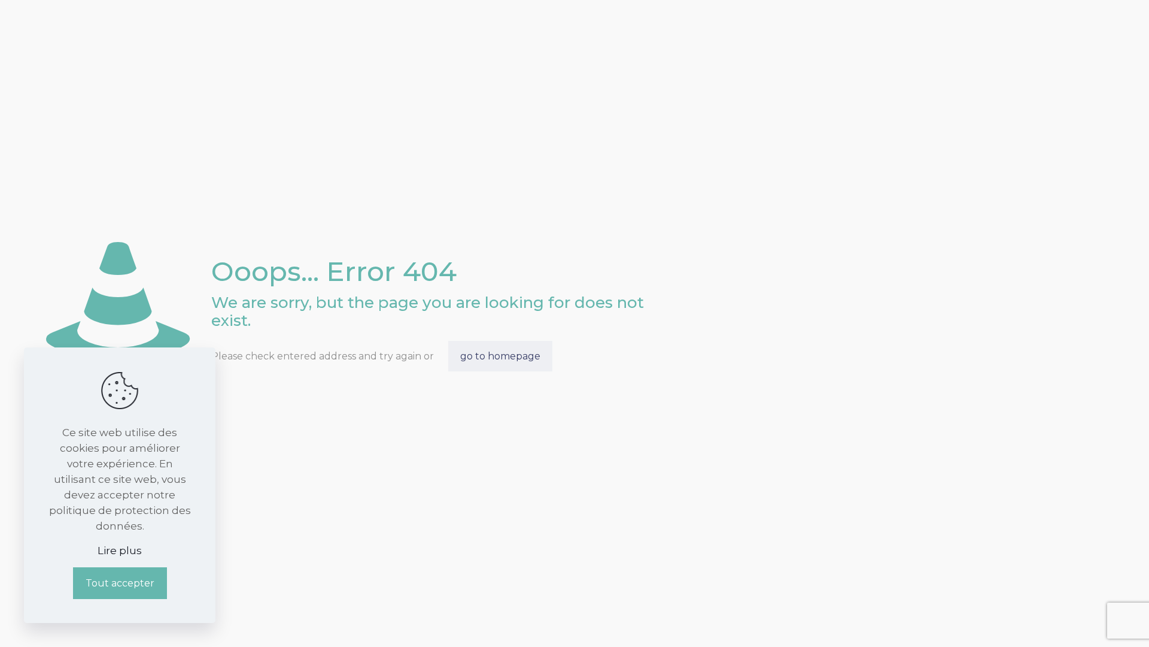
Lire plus (120, 551)
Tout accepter (120, 583)
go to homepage (500, 356)
